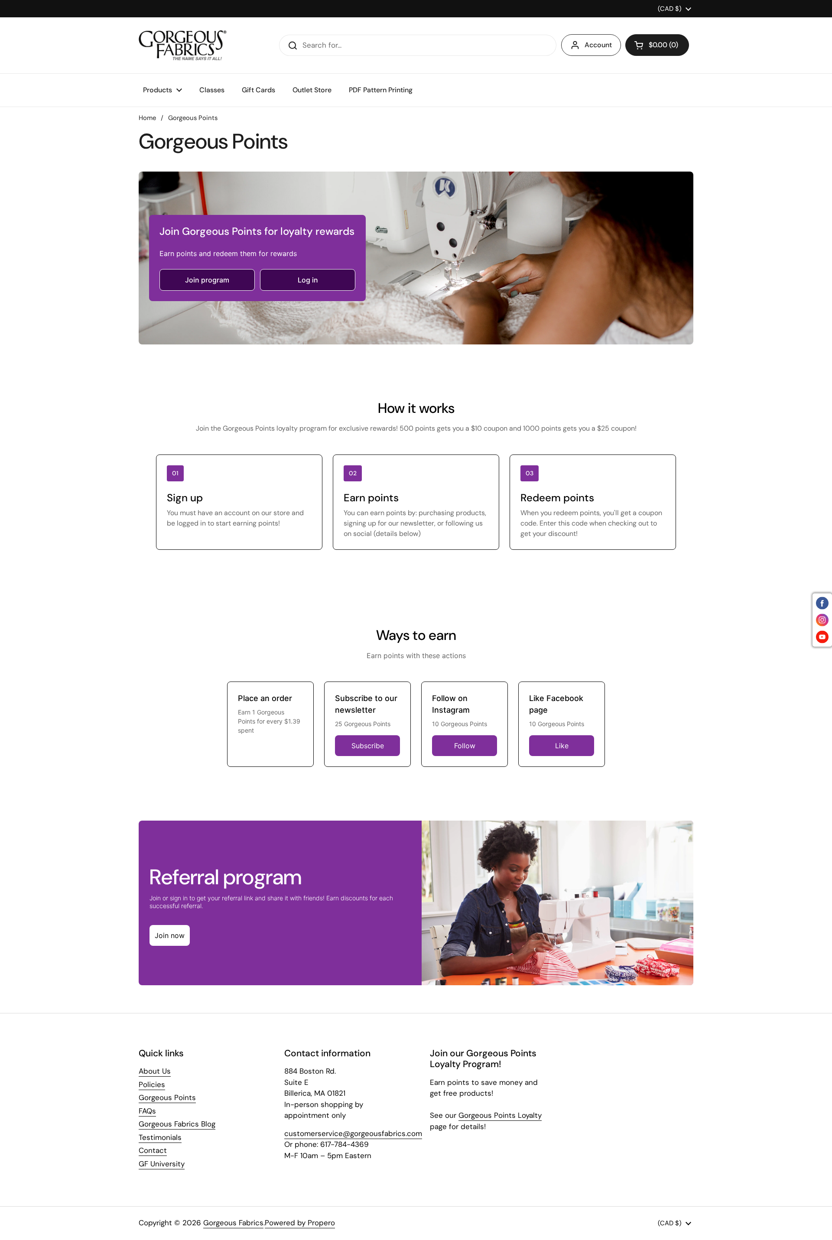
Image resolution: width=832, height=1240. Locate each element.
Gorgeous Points (167, 1097)
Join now (170, 935)
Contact (153, 1150)
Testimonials (160, 1137)
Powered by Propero (300, 1222)
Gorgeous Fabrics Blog (177, 1124)
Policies (152, 1084)
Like (562, 745)
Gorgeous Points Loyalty (500, 1115)
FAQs (147, 1111)
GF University (162, 1164)
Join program (207, 280)
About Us (155, 1071)
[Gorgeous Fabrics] (183, 45)
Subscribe (367, 745)
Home (147, 118)
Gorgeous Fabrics (233, 1222)
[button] (657, 45)
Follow (464, 745)
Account (598, 44)
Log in (308, 280)
